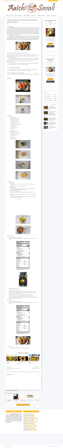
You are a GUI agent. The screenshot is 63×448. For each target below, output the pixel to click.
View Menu (50, 43)
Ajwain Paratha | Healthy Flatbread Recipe (34, 362)
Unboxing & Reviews (41, 15)
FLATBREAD (25, 423)
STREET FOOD (35, 23)
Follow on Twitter (47, 94)
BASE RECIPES (30, 415)
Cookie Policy (54, 15)
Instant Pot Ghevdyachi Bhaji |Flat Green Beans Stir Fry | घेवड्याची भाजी (53, 119)
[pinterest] (52, 1)
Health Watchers (27, 15)
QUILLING (25, 426)
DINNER (30, 420)
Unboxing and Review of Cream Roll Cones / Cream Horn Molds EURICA (53, 123)
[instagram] (50, 1)
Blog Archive (54, 104)
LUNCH (33, 425)
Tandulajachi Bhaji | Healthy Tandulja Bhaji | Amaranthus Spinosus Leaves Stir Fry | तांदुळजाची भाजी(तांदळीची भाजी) (50, 113)
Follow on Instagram (48, 100)
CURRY (35, 418)
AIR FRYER (24, 23)
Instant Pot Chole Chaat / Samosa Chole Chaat (11, 362)
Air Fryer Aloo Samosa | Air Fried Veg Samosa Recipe (22, 362)
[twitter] (55, 1)
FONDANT (30, 423)
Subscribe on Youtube (48, 98)
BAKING (25, 415)
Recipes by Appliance (18, 15)
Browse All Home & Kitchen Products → (23, 404)
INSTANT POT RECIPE (26, 425)
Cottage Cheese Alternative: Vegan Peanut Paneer (53, 127)
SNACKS (31, 23)
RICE (29, 426)
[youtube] (57, 1)
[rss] (54, 1)
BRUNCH (25, 418)
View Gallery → (50, 81)
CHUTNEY (30, 418)
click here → (20, 420)
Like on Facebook (47, 96)
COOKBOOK (28, 23)
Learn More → (50, 46)
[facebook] (49, 1)
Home (7, 15)
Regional (34, 15)
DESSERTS (25, 420)
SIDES (33, 426)
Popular (47, 104)
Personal (48, 15)
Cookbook (11, 15)
